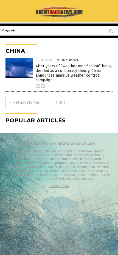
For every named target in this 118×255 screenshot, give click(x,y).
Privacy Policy (59, 186)
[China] (59, 18)
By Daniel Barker (67, 60)
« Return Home (24, 102)
